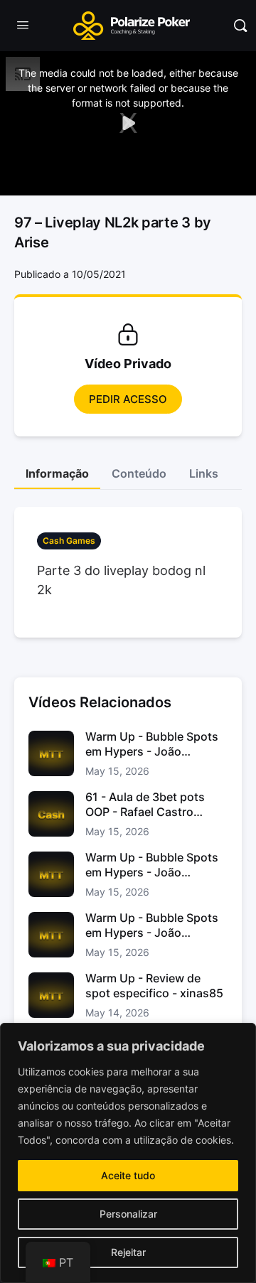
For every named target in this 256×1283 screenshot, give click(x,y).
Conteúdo (139, 473)
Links (203, 473)
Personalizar (128, 1214)
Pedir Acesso (128, 399)
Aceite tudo (128, 1175)
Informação (57, 473)
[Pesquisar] (240, 25)
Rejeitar (128, 1252)
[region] (128, 1153)
